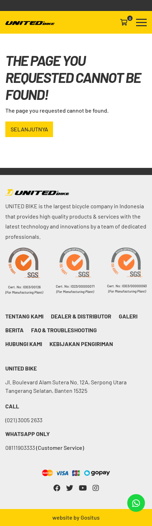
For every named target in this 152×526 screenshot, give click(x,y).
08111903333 (44, 447)
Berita (14, 330)
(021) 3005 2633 (23, 420)
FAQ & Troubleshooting (64, 330)
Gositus (90, 517)
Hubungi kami (23, 343)
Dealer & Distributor (81, 316)
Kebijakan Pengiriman (81, 343)
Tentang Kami (24, 316)
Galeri (128, 316)
